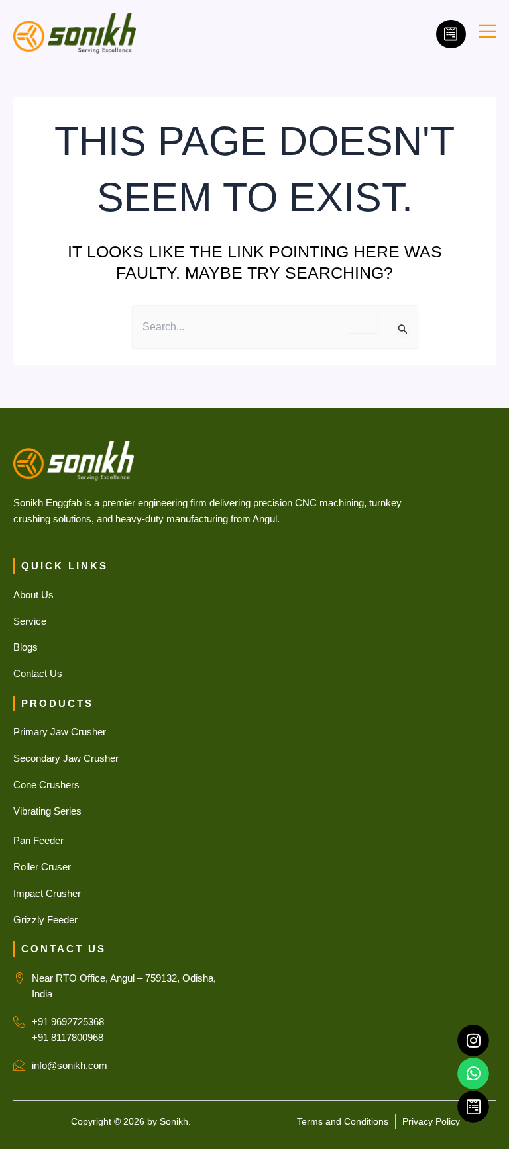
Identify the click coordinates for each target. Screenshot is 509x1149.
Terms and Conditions (342, 1121)
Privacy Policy (431, 1121)
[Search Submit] (403, 329)
